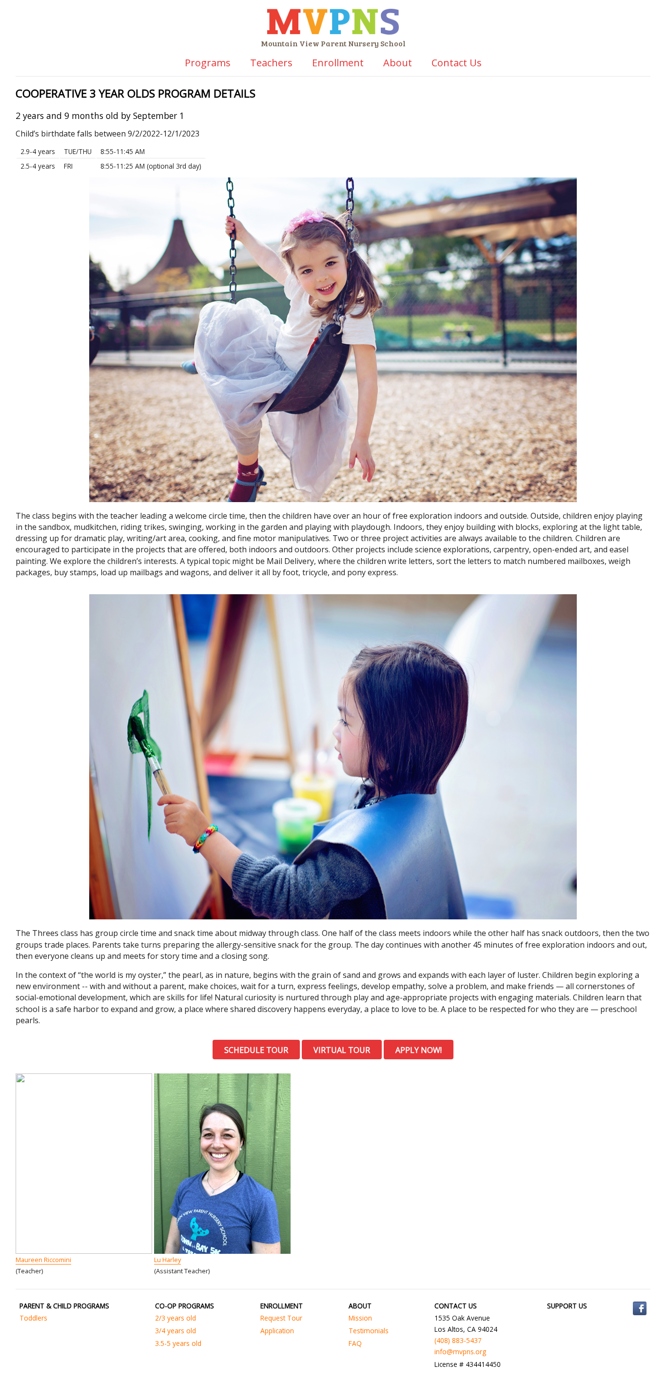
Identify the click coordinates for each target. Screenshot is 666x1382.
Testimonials (369, 1330)
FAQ (355, 1343)
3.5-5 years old (178, 1343)
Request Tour (281, 1318)
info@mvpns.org (460, 1351)
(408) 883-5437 (458, 1340)
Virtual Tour (341, 1050)
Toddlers (33, 1318)
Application (277, 1330)
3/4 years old (175, 1330)
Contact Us (456, 62)
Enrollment (338, 62)
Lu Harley (167, 1259)
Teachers (271, 62)
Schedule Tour (256, 1050)
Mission (360, 1318)
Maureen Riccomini (43, 1259)
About (397, 62)
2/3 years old (175, 1318)
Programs (208, 62)
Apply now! (418, 1050)
